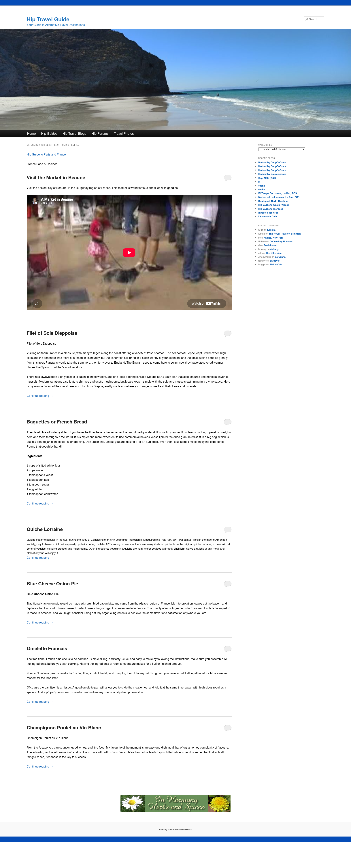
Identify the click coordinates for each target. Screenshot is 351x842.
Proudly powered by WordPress (175, 829)
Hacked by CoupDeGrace (272, 162)
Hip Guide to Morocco (270, 208)
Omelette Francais (47, 648)
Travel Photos (124, 133)
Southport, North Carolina (273, 201)
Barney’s (275, 260)
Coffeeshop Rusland (281, 241)
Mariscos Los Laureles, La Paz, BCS (278, 197)
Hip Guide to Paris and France (46, 154)
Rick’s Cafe (276, 264)
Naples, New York (273, 237)
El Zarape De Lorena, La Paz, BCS (277, 193)
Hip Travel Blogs (74, 133)
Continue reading (40, 396)
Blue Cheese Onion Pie (52, 583)
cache (261, 185)
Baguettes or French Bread (57, 421)
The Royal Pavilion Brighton (285, 233)
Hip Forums (100, 133)
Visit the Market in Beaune (56, 177)
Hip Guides (49, 133)
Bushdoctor (270, 245)
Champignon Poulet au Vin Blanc (64, 727)
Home (31, 133)
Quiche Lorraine (45, 529)
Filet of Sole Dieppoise (52, 332)
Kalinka (271, 229)
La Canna (280, 256)
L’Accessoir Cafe (267, 216)
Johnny (274, 249)
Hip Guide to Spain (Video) (273, 204)
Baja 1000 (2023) (267, 178)
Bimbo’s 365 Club (268, 212)
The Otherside (274, 253)
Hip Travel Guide (48, 19)
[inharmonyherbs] (175, 810)
